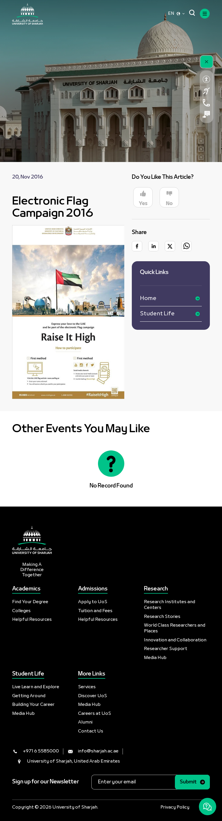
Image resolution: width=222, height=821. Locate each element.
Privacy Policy (174, 807)
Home (148, 298)
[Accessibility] (206, 79)
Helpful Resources (32, 620)
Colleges (21, 611)
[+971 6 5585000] (206, 102)
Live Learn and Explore (35, 687)
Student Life (157, 314)
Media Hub (155, 658)
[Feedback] (206, 114)
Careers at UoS (94, 714)
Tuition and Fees (95, 611)
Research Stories (162, 617)
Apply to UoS (92, 602)
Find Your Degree (30, 602)
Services (87, 687)
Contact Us (90, 731)
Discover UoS (92, 696)
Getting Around (28, 696)
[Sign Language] (206, 91)
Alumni (85, 722)
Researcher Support (165, 649)
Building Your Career (33, 705)
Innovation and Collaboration (175, 640)
